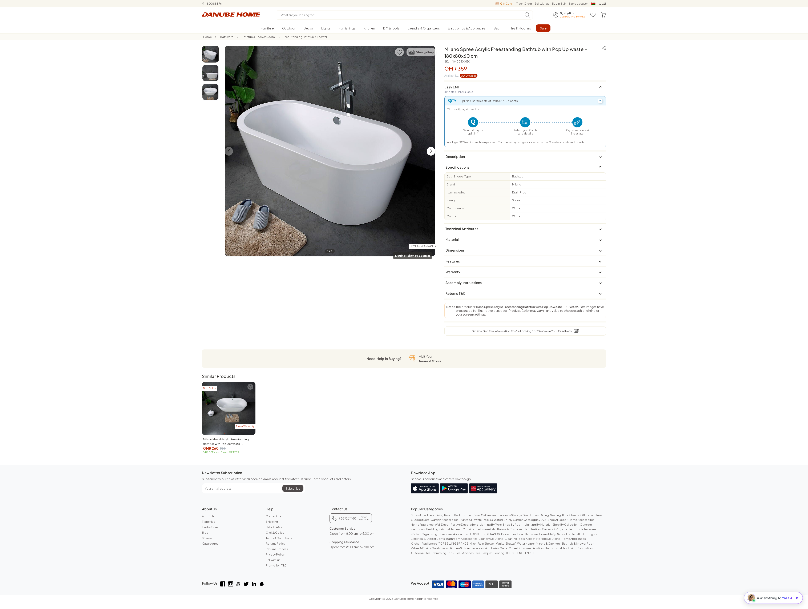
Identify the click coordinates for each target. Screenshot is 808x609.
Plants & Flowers (471, 519)
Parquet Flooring (493, 553)
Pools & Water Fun (495, 519)
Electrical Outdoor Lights (428, 538)
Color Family (455, 208)
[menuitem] (267, 28)
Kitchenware (587, 529)
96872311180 (354, 518)
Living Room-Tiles (580, 548)
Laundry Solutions (491, 538)
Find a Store (210, 527)
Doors (505, 534)
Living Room (444, 515)
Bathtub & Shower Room (258, 37)
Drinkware (445, 534)
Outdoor (586, 524)
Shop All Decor (557, 519)
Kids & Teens (570, 515)
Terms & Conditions (279, 538)
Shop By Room (513, 524)
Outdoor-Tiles (421, 553)
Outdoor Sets (420, 519)
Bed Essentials (486, 529)
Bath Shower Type (459, 176)
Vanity (500, 543)
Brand (451, 184)
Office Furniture (591, 515)
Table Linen (453, 529)
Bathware (226, 37)
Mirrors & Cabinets (548, 543)
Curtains (468, 529)
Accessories (475, 548)
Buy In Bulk (559, 3)
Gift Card (506, 3)
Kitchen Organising (424, 534)
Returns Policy (275, 543)
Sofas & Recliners (422, 515)
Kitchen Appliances (424, 543)
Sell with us (542, 3)
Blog (205, 532)
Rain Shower (486, 543)
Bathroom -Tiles (556, 548)
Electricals (418, 529)
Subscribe (293, 488)
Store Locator (578, 3)
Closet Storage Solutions (543, 538)
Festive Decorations (464, 524)
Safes (561, 534)
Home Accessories (581, 519)
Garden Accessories (444, 519)
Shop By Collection (566, 524)
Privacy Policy (275, 554)
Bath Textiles (532, 529)
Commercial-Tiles (531, 548)
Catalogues (210, 543)
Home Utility (547, 534)
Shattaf (511, 543)
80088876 (214, 3)
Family (451, 200)
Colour (451, 216)
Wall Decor (442, 524)
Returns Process (277, 549)
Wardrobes (531, 515)
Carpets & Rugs (552, 529)
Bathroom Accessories (461, 538)
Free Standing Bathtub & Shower (305, 37)
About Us (208, 516)
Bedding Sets (435, 529)
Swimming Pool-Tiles (446, 553)
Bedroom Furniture (467, 515)
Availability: (460, 75)
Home (207, 37)
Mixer (473, 543)
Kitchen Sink (457, 548)
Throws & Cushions (509, 529)
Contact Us (273, 516)
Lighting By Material (538, 524)
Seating (555, 515)
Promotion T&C (276, 565)
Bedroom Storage (510, 515)
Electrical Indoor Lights (581, 534)
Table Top (571, 529)
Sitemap (208, 538)
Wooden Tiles (471, 553)
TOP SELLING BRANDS (485, 534)
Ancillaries (492, 548)
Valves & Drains (421, 548)
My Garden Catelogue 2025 (527, 519)
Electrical (517, 534)
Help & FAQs (274, 527)
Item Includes (456, 192)
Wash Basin (440, 548)
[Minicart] (603, 14)
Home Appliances (574, 538)
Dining (544, 515)
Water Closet (509, 548)
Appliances (461, 534)
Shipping (272, 521)
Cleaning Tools (515, 538)
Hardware (531, 534)
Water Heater (526, 543)
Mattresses (488, 515)
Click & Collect (275, 532)
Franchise (208, 521)
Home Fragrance (422, 524)
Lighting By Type (491, 524)
